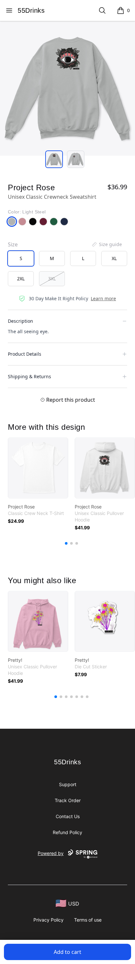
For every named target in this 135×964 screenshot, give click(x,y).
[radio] (21, 258)
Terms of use (88, 920)
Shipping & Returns (29, 376)
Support (67, 784)
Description (20, 321)
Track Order (68, 800)
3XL (52, 278)
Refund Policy (67, 832)
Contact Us (68, 816)
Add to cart (67, 952)
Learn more (103, 298)
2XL (21, 278)
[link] (38, 468)
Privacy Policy (48, 920)
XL (114, 258)
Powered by (51, 853)
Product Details (24, 354)
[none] (106, 244)
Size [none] (13, 244)
